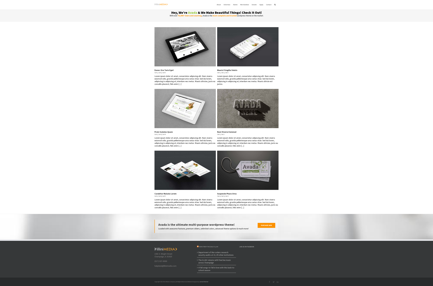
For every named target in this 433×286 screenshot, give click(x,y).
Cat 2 (160, 73)
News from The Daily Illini (208, 247)
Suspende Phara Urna (227, 193)
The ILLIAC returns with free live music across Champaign (214, 261)
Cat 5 (164, 73)
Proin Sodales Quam (163, 132)
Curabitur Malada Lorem (165, 193)
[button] (275, 4)
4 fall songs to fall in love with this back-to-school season (216, 268)
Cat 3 (226, 73)
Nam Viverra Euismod (226, 132)
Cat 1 (156, 73)
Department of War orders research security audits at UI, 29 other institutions (216, 253)
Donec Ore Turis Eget (164, 70)
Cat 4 (164, 134)
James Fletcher (203, 282)
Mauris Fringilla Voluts (227, 70)
